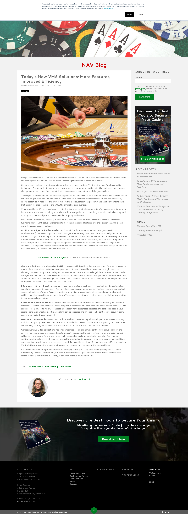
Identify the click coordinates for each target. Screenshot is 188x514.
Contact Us (24, 469)
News (72, 481)
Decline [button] (140, 14)
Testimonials (130, 475)
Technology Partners (80, 476)
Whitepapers (154, 473)
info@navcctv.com (26, 501)
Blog (151, 482)
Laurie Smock (34, 85)
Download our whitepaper (52, 257)
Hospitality (144, 234)
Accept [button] (129, 14)
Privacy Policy (108, 8)
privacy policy (140, 89)
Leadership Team (78, 473)
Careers (73, 484)
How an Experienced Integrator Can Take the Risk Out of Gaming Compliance (153, 209)
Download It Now (113, 439)
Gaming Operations (39, 366)
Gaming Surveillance (60, 366)
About (74, 469)
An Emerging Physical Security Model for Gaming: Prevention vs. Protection (153, 198)
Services (127, 469)
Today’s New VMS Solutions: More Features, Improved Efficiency (152, 183)
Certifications (76, 478)
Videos (151, 475)
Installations (105, 469)
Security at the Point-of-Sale (152, 191)
